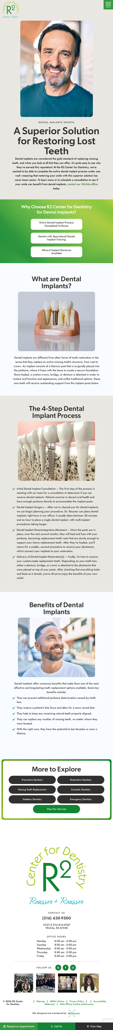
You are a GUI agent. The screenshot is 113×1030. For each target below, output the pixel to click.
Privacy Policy (76, 1001)
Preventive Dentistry (32, 779)
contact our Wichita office (83, 184)
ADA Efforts (66, 1004)
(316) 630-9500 (56, 918)
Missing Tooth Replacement (32, 789)
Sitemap (40, 1001)
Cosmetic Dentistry (80, 789)
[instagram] (73, 968)
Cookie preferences (83, 1004)
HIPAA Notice (57, 1001)
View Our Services (56, 809)
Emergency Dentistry (81, 799)
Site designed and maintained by (49, 1013)
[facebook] (66, 968)
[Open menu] (108, 5)
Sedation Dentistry (32, 799)
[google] (58, 968)
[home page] (10, 9)
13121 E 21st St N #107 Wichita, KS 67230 (56, 926)
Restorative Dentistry (81, 779)
